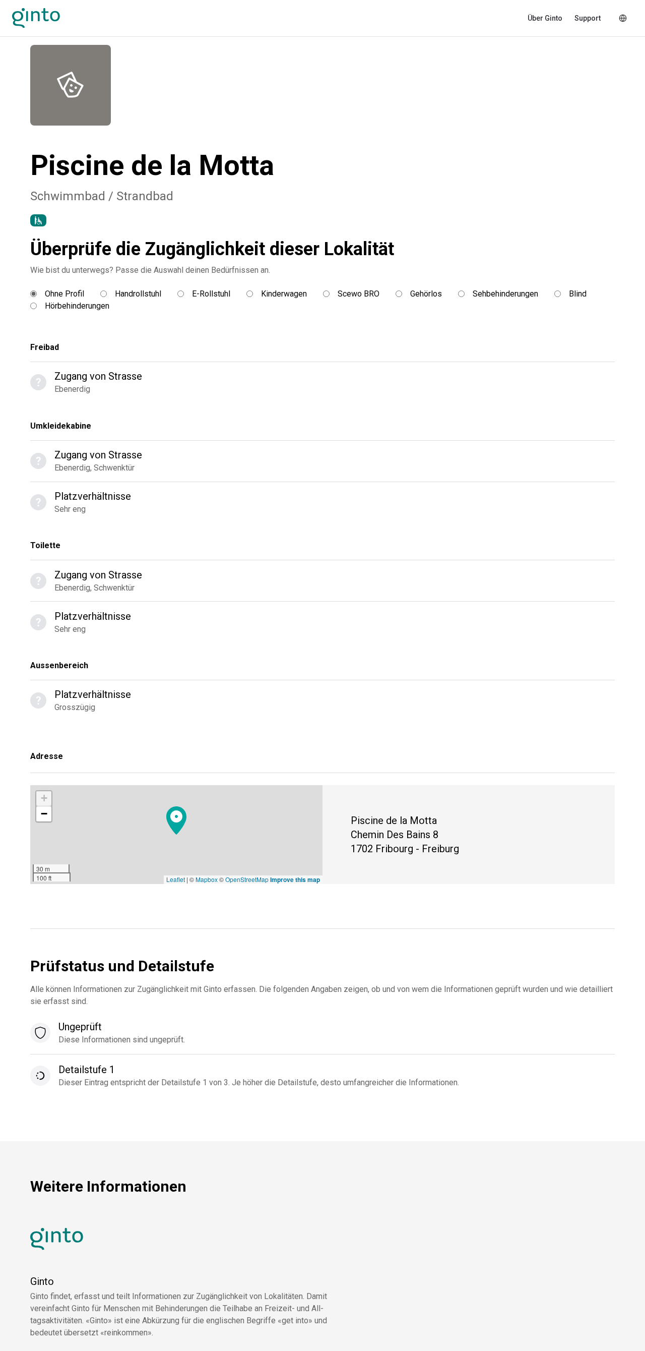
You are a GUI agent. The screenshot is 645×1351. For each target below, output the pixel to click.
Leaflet (175, 879)
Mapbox (207, 879)
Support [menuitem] (587, 18)
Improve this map (295, 879)
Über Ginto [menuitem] (545, 18)
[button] (176, 820)
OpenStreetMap (247, 879)
